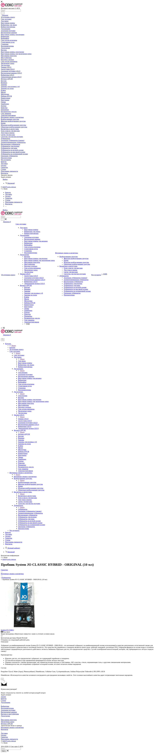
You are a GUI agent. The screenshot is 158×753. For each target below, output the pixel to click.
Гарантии (4, 737)
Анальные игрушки (8, 710)
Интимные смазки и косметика (25, 476)
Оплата (3, 735)
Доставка (4, 733)
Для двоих (22, 361)
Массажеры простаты (9, 720)
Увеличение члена (7, 722)
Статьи (3, 700)
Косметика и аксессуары (27, 496)
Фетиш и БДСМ (24, 434)
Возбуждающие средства (27, 482)
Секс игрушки (19, 355)
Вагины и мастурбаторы (10, 714)
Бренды (3, 698)
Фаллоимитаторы (7, 708)
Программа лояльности (9, 739)
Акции (3, 697)
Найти (4, 751)
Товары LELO (23, 419)
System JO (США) (7, 630)
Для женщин (22, 372)
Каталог (12, 347)
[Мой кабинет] (2, 337)
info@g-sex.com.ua (9, 187)
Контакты (4, 729)
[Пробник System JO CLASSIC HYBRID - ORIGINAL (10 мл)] (25, 628)
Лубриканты (22, 509)
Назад (14, 345)
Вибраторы (5, 706)
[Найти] (2, 13)
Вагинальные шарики (9, 712)
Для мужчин (22, 396)
